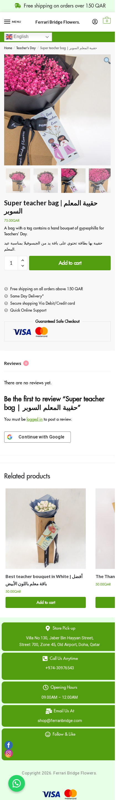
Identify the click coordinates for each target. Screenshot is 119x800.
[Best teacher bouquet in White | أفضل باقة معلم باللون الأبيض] (46, 528)
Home (8, 48)
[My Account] (95, 22)
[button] (16, 783)
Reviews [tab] (15, 363)
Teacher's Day (26, 48)
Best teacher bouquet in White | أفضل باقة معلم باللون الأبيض (44, 580)
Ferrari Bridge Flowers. (57, 22)
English (20, 36)
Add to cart (70, 263)
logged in (35, 419)
